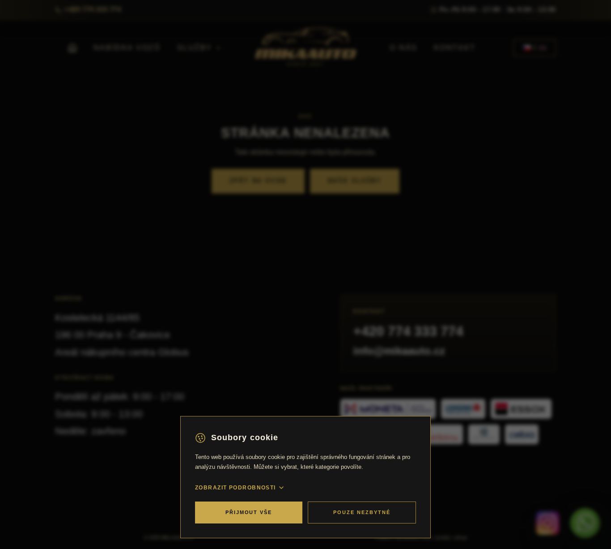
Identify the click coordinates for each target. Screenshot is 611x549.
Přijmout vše (248, 512)
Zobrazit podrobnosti (235, 488)
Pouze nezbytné (361, 512)
